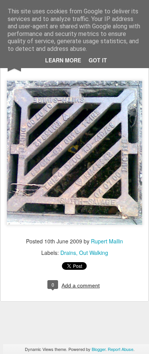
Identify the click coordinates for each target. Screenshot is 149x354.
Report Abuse (120, 349)
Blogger (98, 349)
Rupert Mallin (107, 241)
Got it (98, 60)
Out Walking (93, 252)
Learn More (63, 60)
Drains (68, 252)
